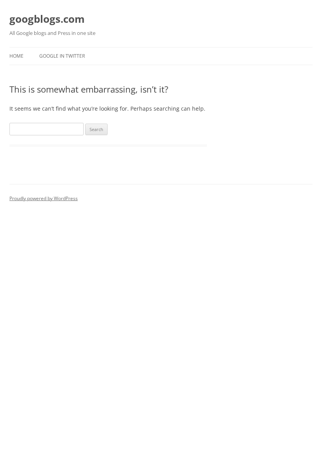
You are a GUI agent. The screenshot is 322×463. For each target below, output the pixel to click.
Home (16, 56)
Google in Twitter (62, 56)
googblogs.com (47, 19)
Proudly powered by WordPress (43, 198)
